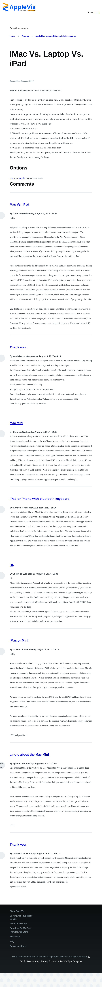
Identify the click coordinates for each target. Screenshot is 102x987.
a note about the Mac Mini (29, 754)
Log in (13, 178)
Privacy (52, 961)
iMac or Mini (19, 640)
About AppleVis (17, 911)
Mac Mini (16, 423)
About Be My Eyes (18, 923)
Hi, (12, 565)
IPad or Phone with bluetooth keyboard (39, 498)
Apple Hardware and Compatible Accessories (55, 36)
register (22, 178)
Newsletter (15, 937)
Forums (25, 36)
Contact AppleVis (18, 946)
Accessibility (33, 961)
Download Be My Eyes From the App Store (20, 930)
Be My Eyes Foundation (21, 916)
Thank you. (18, 347)
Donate (13, 919)
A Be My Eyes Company (70, 961)
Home (12, 36)
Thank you (18, 844)
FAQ (12, 941)
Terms (44, 961)
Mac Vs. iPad (19, 204)
